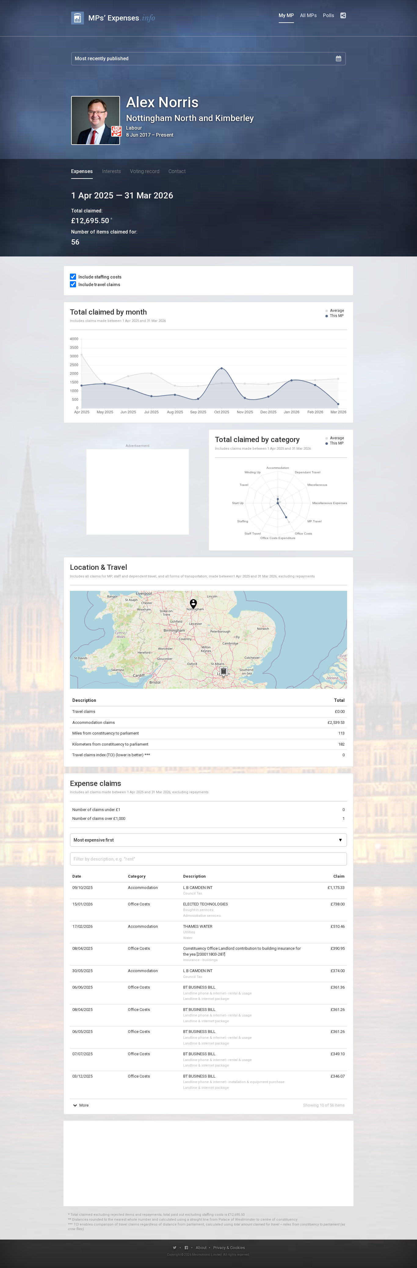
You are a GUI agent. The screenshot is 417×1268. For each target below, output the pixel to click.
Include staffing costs (99, 277)
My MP (286, 15)
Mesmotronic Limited (207, 1254)
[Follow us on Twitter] (174, 1247)
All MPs (308, 15)
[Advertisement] (137, 492)
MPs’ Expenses (121, 17)
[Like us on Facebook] (186, 1247)
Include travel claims (99, 284)
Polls (328, 15)
